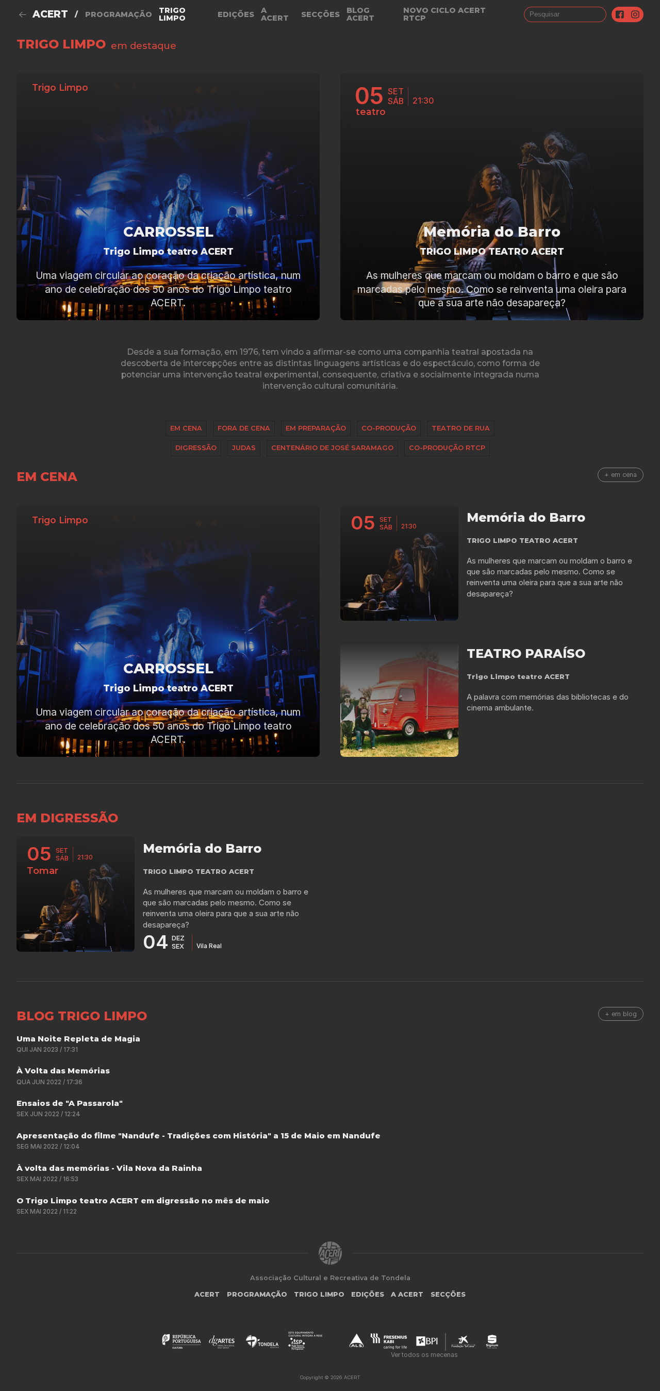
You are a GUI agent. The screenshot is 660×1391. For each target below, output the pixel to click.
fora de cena (244, 428)
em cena (186, 428)
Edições (236, 14)
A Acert (275, 14)
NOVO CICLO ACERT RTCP (444, 14)
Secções (320, 14)
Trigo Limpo (172, 14)
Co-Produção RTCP (447, 448)
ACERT (50, 14)
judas (244, 448)
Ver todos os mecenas (424, 1355)
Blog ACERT (360, 14)
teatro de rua (461, 428)
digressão (196, 448)
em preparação (316, 428)
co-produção (388, 428)
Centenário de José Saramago (332, 448)
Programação (118, 14)
